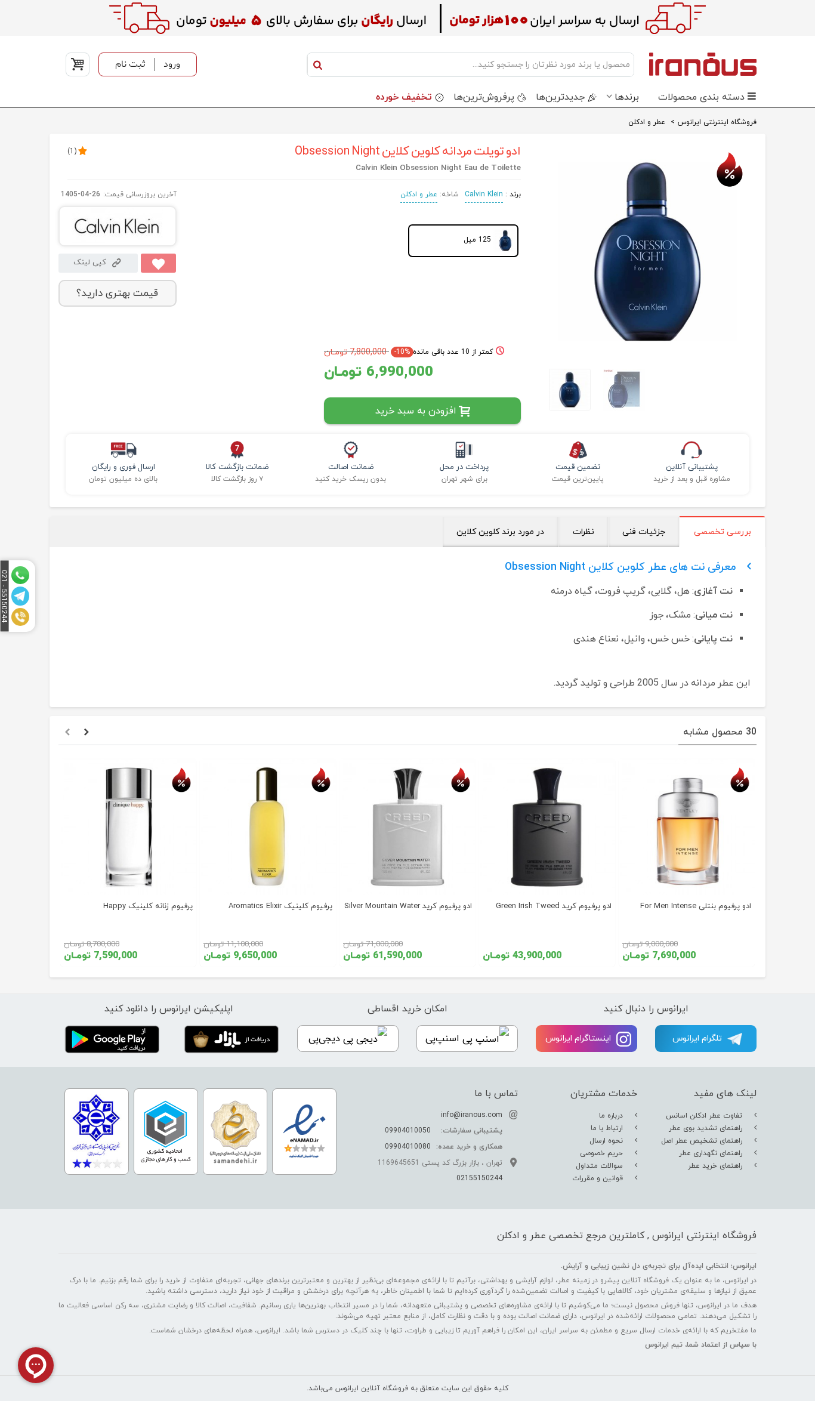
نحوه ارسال (607, 1141)
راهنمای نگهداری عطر (712, 1153)
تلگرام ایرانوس (698, 1038)
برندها (627, 97)
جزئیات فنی (643, 532)
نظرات (583, 532)
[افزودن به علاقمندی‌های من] (158, 263)
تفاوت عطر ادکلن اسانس (705, 1116)
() (71, 151)
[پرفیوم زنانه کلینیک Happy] (128, 827)
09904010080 (408, 1147)
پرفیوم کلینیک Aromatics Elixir (280, 906)
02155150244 (479, 1178)
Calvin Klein (484, 194)
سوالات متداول (600, 1166)
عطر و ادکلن (418, 194)
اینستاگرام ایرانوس (579, 1038)
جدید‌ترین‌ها (560, 97)
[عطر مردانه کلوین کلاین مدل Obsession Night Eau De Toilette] (648, 349)
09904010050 (408, 1130)
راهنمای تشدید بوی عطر (707, 1128)
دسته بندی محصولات (701, 97)
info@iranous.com (471, 1115)
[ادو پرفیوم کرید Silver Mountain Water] (407, 827)
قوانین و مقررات (598, 1178)
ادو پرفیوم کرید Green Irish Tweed (554, 906)
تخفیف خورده (404, 97)
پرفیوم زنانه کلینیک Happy (148, 906)
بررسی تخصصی (722, 532)
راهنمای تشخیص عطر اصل (703, 1141)
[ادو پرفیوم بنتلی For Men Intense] (687, 827)
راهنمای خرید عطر (716, 1166)
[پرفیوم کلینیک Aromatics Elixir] (268, 827)
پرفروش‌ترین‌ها (483, 97)
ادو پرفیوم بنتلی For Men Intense (695, 906)
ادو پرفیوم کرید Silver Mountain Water (408, 906)
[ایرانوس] (698, 64)
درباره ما (612, 1116)
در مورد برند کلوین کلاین (500, 532)
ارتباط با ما (608, 1128)
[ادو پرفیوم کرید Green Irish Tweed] (547, 827)
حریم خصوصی (602, 1153)
